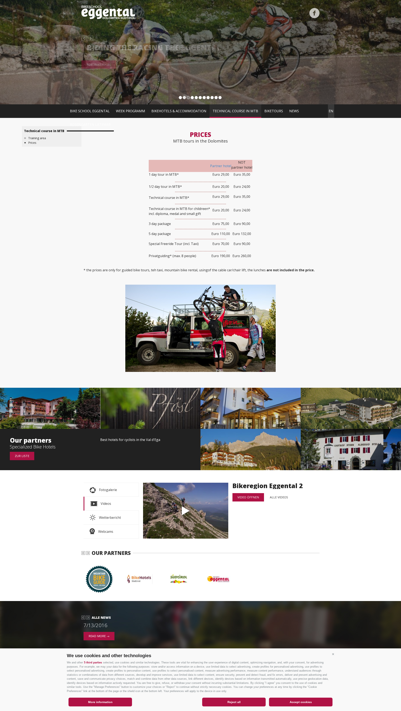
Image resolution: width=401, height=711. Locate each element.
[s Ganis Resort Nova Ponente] (351, 408)
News (294, 111)
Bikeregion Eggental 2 (185, 511)
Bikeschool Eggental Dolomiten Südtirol (108, 12)
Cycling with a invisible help (111, 54)
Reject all (234, 702)
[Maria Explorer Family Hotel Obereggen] (250, 449)
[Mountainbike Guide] (101, 579)
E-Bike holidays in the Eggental (148, 47)
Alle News (101, 617)
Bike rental (95, 65)
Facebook (314, 13)
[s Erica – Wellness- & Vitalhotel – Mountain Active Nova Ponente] (50, 408)
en (331, 111)
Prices (32, 143)
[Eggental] (220, 579)
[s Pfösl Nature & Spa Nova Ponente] (150, 408)
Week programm (130, 111)
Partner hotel (220, 166)
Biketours (273, 111)
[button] (333, 654)
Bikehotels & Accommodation (178, 111)
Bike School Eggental (90, 111)
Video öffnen (248, 497)
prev (84, 38)
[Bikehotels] (141, 579)
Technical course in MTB (235, 111)
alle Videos (279, 497)
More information (100, 702)
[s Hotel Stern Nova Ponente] (351, 449)
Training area (37, 138)
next (90, 38)
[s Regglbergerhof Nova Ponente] (250, 408)
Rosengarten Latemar (90, 124)
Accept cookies (301, 702)
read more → (99, 636)
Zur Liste (22, 456)
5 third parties (93, 662)
